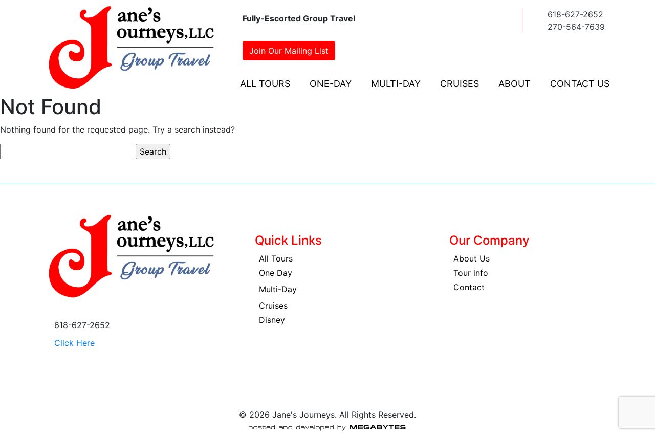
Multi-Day (396, 83)
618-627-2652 (575, 14)
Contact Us (579, 83)
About (514, 83)
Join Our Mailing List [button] (289, 51)
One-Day (331, 83)
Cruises (459, 83)
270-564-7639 (576, 26)
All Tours (265, 83)
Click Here (74, 343)
